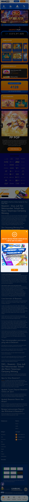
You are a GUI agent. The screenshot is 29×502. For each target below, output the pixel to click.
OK (14, 269)
